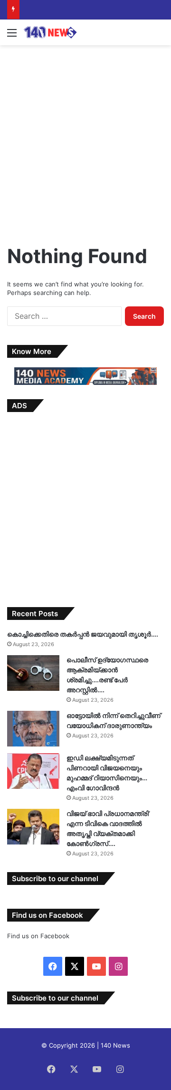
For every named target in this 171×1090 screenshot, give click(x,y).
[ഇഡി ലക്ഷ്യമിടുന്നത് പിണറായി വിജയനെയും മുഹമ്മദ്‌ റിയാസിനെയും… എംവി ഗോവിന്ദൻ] (33, 771)
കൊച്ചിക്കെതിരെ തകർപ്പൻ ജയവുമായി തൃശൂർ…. (82, 634)
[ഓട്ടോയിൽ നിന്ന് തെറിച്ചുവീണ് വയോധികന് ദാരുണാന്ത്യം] (33, 728)
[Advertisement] (85, 140)
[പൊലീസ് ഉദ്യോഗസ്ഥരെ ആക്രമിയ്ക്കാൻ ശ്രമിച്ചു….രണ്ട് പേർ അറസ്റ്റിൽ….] (33, 673)
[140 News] (62, 32)
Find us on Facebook (38, 936)
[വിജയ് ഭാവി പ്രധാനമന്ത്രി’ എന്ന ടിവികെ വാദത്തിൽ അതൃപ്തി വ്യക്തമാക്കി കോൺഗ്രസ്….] (33, 827)
